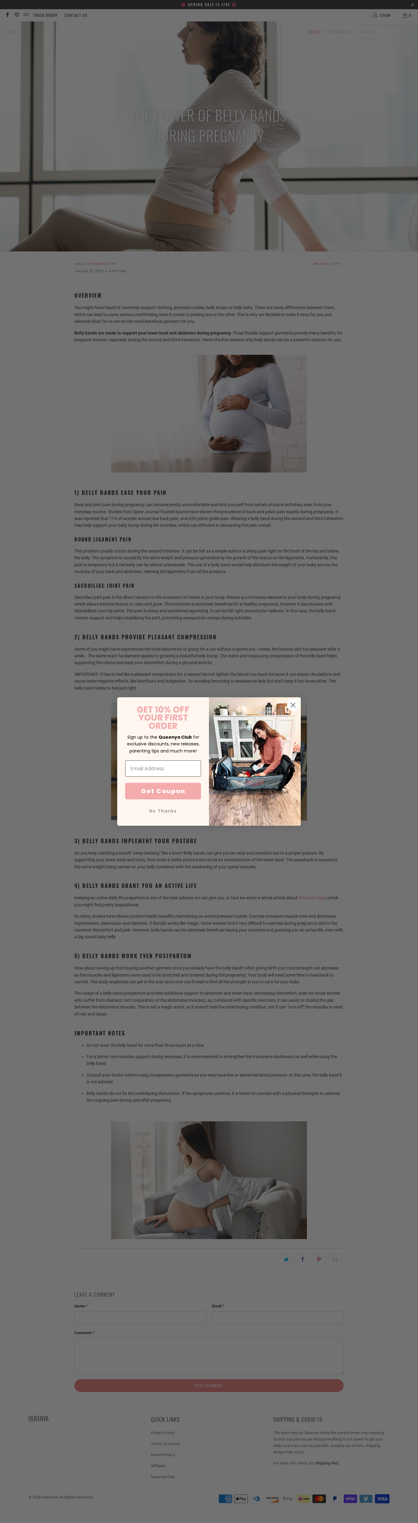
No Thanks (163, 811)
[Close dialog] (293, 705)
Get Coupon (163, 791)
